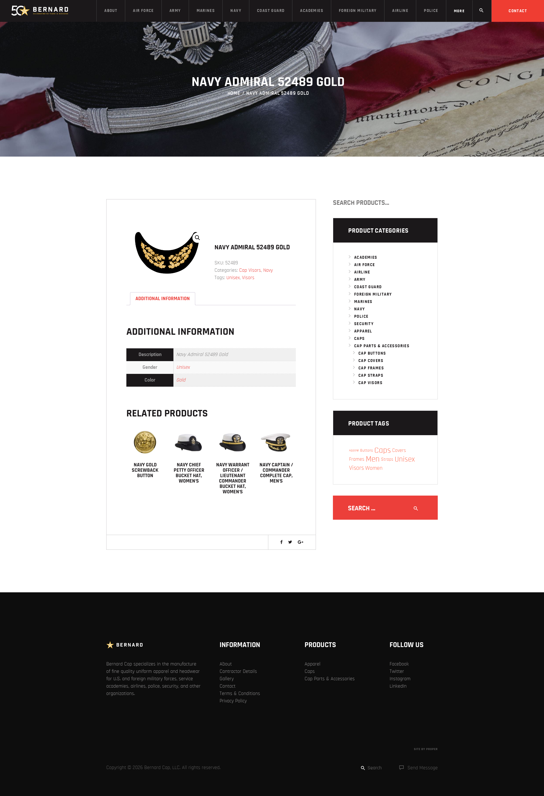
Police (361, 316)
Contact (227, 686)
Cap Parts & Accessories (381, 346)
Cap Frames (371, 368)
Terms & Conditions (240, 693)
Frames (356, 459)
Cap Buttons (372, 353)
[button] (197, 238)
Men (373, 459)
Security (364, 324)
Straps (387, 459)
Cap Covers (370, 361)
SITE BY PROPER (426, 749)
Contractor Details (238, 671)
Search (431, 203)
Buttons (366, 450)
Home (234, 93)
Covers (399, 450)
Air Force (364, 265)
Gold (180, 380)
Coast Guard (368, 287)
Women (373, 468)
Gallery (227, 678)
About (226, 664)
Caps (359, 338)
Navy (268, 270)
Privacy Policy (233, 701)
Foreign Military (373, 294)
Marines (363, 302)
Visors (248, 277)
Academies (365, 257)
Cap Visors (250, 270)
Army (360, 279)
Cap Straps (370, 375)
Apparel (363, 331)
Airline (362, 272)
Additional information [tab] (162, 298)
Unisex (233, 277)
